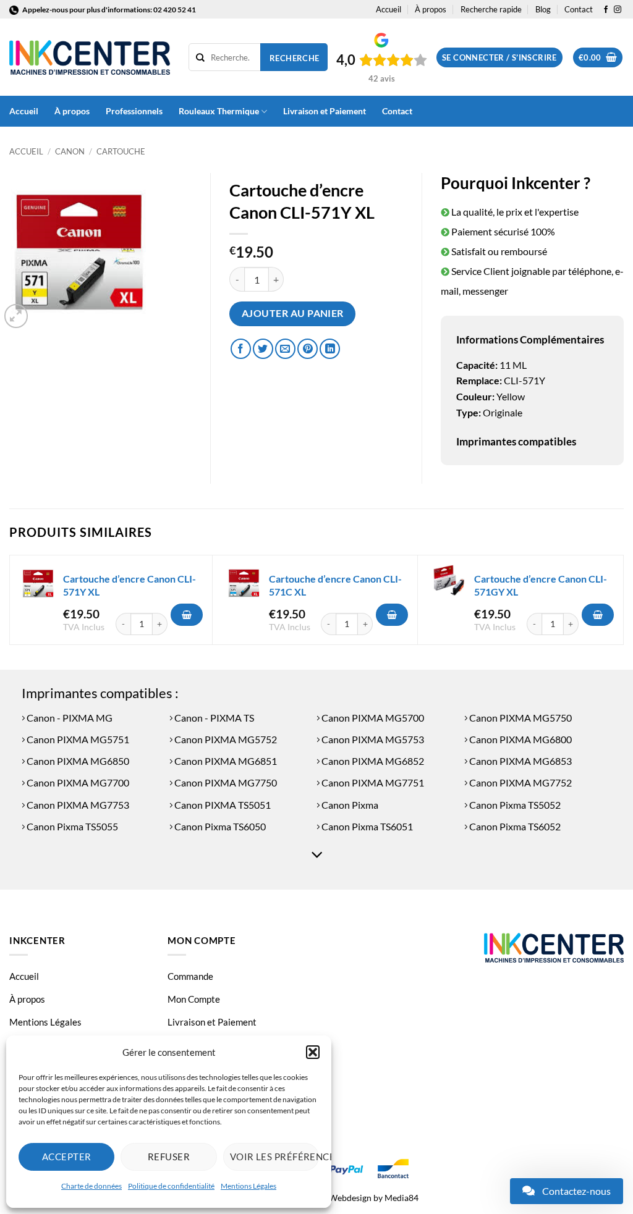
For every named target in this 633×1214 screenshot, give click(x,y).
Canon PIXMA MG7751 (372, 782)
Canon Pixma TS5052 (514, 805)
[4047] (392, 615)
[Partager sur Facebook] (241, 349)
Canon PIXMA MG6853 (519, 761)
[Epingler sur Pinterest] (307, 349)
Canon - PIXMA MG (69, 717)
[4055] (187, 615)
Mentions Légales (248, 1186)
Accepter (66, 1156)
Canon (70, 151)
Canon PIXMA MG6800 (519, 739)
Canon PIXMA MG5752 (224, 739)
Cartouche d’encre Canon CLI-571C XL (335, 585)
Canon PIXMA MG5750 (519, 717)
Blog (543, 9)
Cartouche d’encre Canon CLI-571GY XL (540, 585)
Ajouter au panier (293, 313)
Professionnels (134, 111)
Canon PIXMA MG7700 (77, 782)
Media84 (401, 1197)
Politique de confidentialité (171, 1186)
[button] (313, 1052)
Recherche (295, 58)
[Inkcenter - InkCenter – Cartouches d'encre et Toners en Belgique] (89, 57)
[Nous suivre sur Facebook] (606, 10)
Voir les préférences (274, 1156)
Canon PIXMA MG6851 (224, 761)
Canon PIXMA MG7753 (77, 805)
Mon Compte (194, 999)
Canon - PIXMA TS (213, 717)
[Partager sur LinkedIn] (330, 349)
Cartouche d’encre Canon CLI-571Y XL (129, 585)
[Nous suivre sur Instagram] (617, 10)
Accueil (388, 9)
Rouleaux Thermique (219, 111)
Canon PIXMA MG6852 (372, 761)
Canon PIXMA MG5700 (372, 717)
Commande (190, 976)
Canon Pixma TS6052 (514, 826)
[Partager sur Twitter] (263, 349)
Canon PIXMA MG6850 (77, 761)
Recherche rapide (491, 9)
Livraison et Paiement (324, 111)
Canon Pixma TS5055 (71, 826)
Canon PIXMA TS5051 (221, 805)
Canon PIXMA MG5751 (77, 739)
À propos (430, 9)
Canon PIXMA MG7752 (519, 782)
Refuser (169, 1156)
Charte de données (91, 1186)
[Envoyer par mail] (285, 349)
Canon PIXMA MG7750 (224, 782)
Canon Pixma (349, 805)
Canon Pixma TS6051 (366, 826)
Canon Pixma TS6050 (219, 826)
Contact (578, 9)
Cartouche (120, 151)
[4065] (598, 615)
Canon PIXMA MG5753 (372, 739)
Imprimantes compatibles (516, 441)
